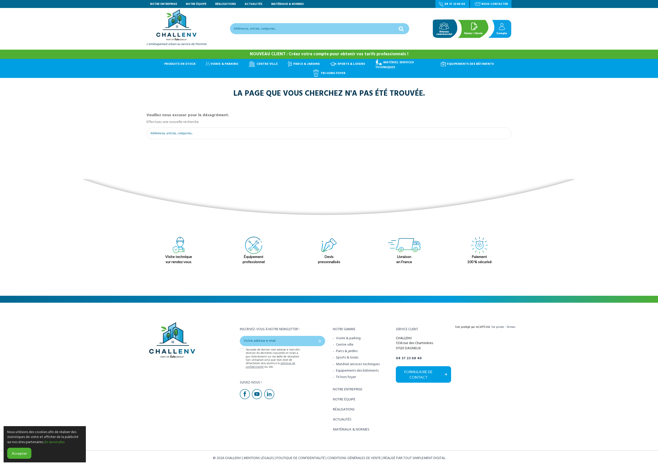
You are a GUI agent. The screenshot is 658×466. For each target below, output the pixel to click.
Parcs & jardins (347, 351)
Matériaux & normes (287, 4)
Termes (511, 327)
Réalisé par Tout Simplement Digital (414, 458)
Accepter (19, 453)
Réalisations (226, 4)
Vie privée (497, 327)
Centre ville (344, 344)
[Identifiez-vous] (499, 28)
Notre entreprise (164, 4)
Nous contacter (494, 4)
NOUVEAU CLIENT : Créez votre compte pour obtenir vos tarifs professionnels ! (329, 54)
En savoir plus (54, 442)
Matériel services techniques (358, 364)
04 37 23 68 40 (455, 4)
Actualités (254, 4)
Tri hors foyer (346, 377)
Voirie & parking (348, 338)
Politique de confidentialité (301, 458)
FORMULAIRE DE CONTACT (418, 374)
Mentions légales (259, 458)
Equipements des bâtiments (357, 370)
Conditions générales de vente (354, 458)
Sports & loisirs (347, 357)
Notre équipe (196, 4)
